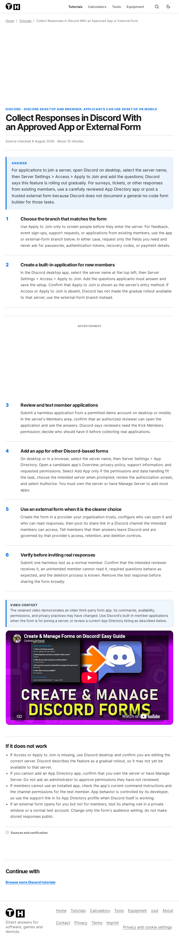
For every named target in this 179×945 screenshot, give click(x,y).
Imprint (113, 922)
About (167, 910)
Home (10, 21)
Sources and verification (27, 832)
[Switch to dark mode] (168, 6)
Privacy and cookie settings (147, 927)
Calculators (97, 7)
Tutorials (75, 7)
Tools (116, 7)
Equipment (135, 7)
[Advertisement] (89, 65)
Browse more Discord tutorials (30, 882)
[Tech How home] (13, 6)
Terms (97, 922)
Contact (63, 922)
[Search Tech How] (156, 6)
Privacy (80, 922)
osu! (154, 910)
